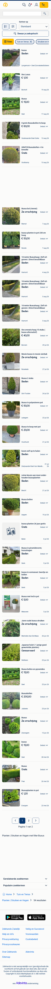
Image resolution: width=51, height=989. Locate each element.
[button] (30, 5)
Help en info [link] (8, 934)
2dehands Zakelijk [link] (11, 929)
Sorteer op (23, 22)
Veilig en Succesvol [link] (35, 929)
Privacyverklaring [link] (10, 939)
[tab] (5, 27)
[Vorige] (15, 821)
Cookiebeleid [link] (32, 939)
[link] (6, 5)
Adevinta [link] (30, 952)
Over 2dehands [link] (9, 952)
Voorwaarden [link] (32, 934)
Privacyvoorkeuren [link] (11, 944)
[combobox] (22, 13)
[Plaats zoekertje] (44, 5)
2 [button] (28, 821)
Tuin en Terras (23, 42)
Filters (9, 42)
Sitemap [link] (6, 957)
